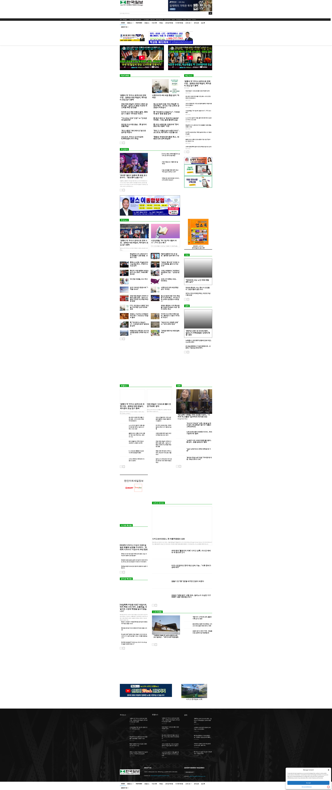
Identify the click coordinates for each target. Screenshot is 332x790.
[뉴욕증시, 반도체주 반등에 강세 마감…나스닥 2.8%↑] (188, 730)
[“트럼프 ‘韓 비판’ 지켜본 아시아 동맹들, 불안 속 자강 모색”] (155, 264)
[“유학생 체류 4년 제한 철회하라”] (155, 333)
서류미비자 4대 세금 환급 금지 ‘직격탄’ (169, 288)
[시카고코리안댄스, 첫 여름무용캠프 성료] (182, 522)
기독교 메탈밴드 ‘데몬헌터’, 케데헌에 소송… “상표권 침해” (170, 272)
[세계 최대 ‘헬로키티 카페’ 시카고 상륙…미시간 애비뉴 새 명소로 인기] (161, 551)
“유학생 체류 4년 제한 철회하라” (170, 331)
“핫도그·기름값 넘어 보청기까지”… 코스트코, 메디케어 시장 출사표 (166, 131)
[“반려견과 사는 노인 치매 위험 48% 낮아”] (198, 268)
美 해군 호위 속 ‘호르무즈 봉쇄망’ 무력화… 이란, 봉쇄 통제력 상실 (166, 119)
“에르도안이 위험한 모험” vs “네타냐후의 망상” (169, 323)
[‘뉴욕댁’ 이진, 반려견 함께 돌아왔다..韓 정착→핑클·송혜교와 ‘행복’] (180, 443)
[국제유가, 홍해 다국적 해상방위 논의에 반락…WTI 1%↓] (188, 746)
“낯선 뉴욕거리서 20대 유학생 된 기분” (198, 450)
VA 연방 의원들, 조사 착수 (139, 279)
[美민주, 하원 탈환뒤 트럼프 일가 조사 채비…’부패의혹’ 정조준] (124, 273)
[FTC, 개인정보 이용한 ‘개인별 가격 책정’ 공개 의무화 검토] (124, 308)
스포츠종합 (157, 612)
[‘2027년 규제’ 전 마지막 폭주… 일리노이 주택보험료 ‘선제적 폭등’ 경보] (198, 319)
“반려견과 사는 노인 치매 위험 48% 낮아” (197, 281)
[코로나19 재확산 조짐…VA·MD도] (155, 281)
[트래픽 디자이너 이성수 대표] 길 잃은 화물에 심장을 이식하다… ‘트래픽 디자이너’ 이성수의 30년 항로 (134, 547)
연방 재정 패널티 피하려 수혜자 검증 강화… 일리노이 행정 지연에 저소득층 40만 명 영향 (134, 105)
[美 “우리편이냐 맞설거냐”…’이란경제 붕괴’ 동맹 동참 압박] (124, 324)
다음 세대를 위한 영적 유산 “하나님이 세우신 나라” (170, 171)
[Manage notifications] (328, 786)
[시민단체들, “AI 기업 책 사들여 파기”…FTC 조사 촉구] (165, 231)
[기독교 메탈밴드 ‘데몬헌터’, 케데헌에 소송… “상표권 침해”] (155, 273)
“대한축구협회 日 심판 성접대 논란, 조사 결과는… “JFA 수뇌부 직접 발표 (165, 636)
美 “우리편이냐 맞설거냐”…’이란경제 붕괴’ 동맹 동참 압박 (166, 113)
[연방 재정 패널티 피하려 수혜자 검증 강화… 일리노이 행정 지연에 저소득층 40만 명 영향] (124, 298)
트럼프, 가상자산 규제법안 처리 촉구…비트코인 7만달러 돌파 (139, 315)
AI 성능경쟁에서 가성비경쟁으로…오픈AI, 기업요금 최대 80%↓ (198, 347)
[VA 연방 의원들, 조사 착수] (124, 281)
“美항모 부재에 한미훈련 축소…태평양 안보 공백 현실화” (166, 138)
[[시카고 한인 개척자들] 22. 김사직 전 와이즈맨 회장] (156, 156)
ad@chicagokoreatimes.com (197, 776)
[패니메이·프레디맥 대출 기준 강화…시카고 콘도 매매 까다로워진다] (123, 419)
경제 (187, 306)
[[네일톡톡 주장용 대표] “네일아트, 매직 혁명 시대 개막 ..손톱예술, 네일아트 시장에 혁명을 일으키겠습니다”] (134, 592)
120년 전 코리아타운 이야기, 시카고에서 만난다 (170, 179)
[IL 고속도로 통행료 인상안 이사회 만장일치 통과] (123, 452)
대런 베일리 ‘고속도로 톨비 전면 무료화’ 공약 (198, 91)
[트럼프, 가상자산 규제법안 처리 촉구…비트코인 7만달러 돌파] (124, 316)
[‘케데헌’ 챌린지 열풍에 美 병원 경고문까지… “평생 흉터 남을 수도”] (134, 163)
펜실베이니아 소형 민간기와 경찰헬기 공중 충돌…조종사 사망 (139, 255)
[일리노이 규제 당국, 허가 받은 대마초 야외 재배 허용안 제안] (150, 460)
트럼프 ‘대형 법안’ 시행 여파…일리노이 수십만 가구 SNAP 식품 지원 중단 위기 (191, 596)
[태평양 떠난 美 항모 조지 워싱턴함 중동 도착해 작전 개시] (124, 333)
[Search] (210, 13)
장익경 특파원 (126, 579)
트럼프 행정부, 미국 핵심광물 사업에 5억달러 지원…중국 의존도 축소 (170, 307)
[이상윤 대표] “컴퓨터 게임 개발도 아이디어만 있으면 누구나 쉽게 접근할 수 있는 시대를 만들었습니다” (134, 636)
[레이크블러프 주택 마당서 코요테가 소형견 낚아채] (123, 443)
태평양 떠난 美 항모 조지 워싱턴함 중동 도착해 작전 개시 (139, 332)
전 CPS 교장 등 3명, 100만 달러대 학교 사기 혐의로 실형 (163, 427)
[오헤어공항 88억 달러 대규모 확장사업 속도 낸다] (150, 435)
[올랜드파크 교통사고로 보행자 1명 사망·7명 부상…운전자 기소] (123, 435)
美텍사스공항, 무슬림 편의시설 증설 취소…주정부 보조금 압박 (139, 264)
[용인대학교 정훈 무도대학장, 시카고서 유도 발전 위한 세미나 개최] (187, 625)
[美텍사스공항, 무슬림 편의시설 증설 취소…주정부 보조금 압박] (124, 264)
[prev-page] (121, 143)
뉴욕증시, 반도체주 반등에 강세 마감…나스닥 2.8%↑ (199, 341)
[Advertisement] (166, 369)
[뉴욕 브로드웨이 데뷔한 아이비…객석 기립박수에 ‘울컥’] (180, 434)
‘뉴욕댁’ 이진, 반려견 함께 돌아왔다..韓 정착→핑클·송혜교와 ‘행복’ (199, 441)
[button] (328, 770)
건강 (121, 172)
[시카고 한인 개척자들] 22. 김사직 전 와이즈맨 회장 (171, 154)
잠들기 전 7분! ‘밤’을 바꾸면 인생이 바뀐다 (187, 581)
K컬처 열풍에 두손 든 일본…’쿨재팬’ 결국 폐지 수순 (170, 254)
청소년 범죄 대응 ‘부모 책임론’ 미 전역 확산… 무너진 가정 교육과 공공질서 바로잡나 (166, 105)
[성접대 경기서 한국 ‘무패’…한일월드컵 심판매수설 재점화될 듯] (187, 632)
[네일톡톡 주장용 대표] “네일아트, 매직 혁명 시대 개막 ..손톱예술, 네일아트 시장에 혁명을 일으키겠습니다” (133, 608)
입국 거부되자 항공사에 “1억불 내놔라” (139, 288)
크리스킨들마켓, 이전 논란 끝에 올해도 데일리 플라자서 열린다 (163, 419)
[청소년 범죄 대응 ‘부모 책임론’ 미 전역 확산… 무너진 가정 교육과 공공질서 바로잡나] (155, 298)
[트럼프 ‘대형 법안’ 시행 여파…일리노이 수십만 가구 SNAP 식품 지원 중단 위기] (161, 596)
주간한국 (124, 149)
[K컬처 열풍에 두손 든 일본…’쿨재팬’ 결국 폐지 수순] (155, 256)
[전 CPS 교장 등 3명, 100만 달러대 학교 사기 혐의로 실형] (150, 427)
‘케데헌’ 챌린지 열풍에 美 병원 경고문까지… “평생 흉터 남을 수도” (133, 176)
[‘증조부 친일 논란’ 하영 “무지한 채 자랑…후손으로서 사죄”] (180, 460)
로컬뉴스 (124, 386)
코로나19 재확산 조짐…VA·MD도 (169, 280)
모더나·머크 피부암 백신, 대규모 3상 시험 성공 (198, 294)
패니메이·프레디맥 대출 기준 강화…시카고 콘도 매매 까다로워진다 (136, 419)
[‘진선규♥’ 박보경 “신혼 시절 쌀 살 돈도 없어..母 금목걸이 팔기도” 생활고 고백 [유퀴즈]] (180, 425)
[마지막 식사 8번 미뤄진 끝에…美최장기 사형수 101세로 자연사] (155, 316)
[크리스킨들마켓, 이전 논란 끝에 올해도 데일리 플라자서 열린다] (150, 419)
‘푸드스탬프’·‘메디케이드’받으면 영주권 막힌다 (133, 131)
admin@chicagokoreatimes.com (160, 775)
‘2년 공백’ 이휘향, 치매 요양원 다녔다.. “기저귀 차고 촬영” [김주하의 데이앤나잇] (194, 416)
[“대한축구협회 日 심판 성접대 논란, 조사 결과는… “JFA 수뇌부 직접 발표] (166, 624)
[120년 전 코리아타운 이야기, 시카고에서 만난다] (156, 180)
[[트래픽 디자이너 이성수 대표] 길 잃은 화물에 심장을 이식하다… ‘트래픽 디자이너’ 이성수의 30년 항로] (134, 536)
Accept (308, 783)
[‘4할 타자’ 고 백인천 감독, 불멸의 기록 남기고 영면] (187, 618)
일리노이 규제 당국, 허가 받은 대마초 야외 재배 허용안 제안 (164, 460)
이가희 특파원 (126, 525)
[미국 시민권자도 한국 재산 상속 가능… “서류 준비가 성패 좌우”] (161, 566)
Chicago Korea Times (182, 418)
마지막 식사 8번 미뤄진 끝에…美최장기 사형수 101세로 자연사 (134, 113)
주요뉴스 (124, 220)
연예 (179, 386)
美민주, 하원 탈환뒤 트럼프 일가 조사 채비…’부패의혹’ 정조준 (139, 272)
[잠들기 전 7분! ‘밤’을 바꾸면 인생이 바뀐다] (161, 581)
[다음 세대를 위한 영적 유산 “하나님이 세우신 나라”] (156, 172)
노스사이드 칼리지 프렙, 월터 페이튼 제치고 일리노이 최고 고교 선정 (136, 427)
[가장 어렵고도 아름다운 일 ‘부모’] (156, 164)
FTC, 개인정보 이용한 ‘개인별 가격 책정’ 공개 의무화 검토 (139, 307)
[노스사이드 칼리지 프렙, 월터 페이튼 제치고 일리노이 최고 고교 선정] (123, 427)
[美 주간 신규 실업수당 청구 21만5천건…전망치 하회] (188, 754)
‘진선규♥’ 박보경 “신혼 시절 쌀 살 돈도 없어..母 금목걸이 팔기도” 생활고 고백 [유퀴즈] (198, 425)
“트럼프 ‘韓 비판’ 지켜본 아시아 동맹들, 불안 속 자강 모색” (170, 264)
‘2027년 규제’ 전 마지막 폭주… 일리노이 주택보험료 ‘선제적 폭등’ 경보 (198, 333)
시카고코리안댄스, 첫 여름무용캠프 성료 (168, 539)
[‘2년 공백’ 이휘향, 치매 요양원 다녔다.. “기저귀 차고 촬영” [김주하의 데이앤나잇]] (194, 401)
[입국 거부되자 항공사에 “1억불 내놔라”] (124, 290)
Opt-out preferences (307, 786)
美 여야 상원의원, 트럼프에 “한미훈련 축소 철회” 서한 (166, 125)
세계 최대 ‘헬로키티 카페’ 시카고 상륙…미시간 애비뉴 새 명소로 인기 (191, 551)
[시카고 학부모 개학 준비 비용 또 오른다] (123, 460)
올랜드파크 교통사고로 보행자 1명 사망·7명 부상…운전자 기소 (137, 435)
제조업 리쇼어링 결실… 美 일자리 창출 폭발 (134, 125)
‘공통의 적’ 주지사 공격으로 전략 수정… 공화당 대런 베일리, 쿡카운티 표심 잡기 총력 (133, 97)
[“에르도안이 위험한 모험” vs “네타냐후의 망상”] (155, 324)
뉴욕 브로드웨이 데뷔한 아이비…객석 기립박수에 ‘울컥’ (199, 432)
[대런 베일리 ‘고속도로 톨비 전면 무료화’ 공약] (159, 395)
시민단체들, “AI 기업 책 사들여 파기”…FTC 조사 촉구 (164, 241)
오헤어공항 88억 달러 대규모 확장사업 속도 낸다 (198, 146)
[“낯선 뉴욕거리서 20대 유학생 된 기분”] (180, 451)
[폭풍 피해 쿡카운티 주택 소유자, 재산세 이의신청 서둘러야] (150, 452)
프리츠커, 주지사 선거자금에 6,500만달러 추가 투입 (132, 138)
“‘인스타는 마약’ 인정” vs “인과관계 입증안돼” (134, 119)
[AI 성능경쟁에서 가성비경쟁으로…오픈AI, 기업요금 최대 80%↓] (188, 738)
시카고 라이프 (158, 503)
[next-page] (124, 143)
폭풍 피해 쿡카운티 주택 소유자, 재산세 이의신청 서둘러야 (163, 452)
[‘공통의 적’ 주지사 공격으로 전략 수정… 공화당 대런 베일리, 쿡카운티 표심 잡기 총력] (134, 86)
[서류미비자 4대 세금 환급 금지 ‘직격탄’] (166, 86)
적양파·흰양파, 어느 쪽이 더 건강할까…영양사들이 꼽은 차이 (198, 288)
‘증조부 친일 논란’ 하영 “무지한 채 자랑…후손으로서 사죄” (199, 458)
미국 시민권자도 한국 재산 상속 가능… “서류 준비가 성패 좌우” (191, 566)
